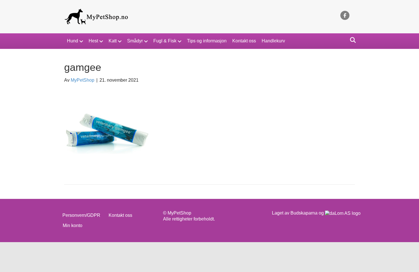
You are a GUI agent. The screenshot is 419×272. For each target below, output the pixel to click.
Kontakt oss (244, 40)
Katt (113, 40)
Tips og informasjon (207, 40)
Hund (72, 40)
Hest (93, 40)
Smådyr (135, 40)
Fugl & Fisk (164, 40)
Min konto (72, 225)
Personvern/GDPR (81, 215)
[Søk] (351, 40)
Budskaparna (304, 213)
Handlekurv (273, 40)
